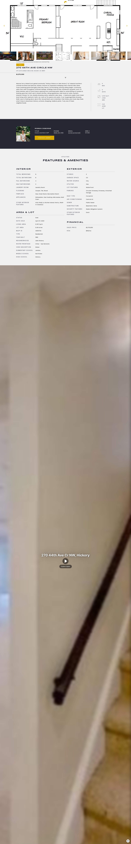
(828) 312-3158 (58, 133)
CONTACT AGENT (44, 138)
